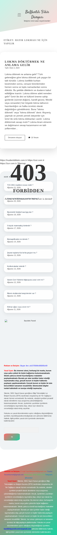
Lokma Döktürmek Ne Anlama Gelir (25, 63)
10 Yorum (34, 137)
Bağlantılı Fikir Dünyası (37, 14)
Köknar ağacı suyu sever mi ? (18, 307)
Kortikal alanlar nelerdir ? (16, 266)
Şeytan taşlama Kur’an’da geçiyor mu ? (22, 253)
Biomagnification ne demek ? (18, 239)
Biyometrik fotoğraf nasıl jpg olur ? (20, 212)
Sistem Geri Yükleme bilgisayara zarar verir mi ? (25, 280)
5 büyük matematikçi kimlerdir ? (19, 226)
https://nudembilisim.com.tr (13, 160)
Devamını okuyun (16, 138)
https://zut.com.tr (36, 160)
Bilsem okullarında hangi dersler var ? (21, 293)
